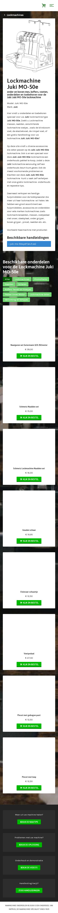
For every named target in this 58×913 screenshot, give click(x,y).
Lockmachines (15, 15)
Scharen (22, 284)
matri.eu (12, 909)
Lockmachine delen (39, 294)
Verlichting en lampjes (16, 299)
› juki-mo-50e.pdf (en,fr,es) (22, 244)
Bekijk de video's (29, 868)
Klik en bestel (31, 356)
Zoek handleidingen (29, 890)
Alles (7, 279)
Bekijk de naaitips (29, 822)
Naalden (9, 284)
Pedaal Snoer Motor (15, 294)
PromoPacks (40, 279)
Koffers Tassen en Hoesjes (18, 289)
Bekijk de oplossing (29, 845)
